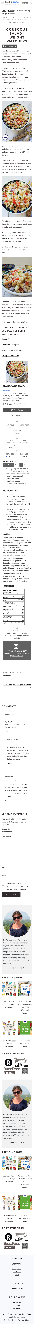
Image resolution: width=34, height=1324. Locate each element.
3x (28, 464)
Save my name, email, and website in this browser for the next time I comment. (17, 886)
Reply (7, 732)
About (17, 1275)
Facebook (17, 1308)
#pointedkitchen (16, 656)
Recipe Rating (7, 829)
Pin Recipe (18, 416)
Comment (6, 837)
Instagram (17, 1302)
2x (25, 464)
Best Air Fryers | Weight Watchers (17, 685)
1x (21, 464)
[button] (4, 404)
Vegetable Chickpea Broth (12, 350)
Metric (16, 464)
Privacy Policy (17, 1269)
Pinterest (17, 1305)
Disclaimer (17, 1272)
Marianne (6, 390)
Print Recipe (18, 410)
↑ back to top (17, 1258)
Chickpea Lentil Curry (10, 356)
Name (5, 867)
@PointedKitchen (18, 653)
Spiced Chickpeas (9, 339)
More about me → (17, 968)
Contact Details (17, 1289)
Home (4, 11)
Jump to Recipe (10, 46)
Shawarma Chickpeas (10, 345)
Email (5, 875)
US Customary (8, 464)
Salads (11, 11)
